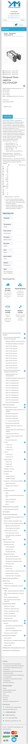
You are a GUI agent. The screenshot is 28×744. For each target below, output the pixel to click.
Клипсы (6, 488)
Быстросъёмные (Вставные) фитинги (14, 625)
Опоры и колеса (7, 539)
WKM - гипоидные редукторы (11, 597)
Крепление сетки (8, 471)
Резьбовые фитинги (10, 628)
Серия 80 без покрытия (11, 363)
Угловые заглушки (10, 476)
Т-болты (6, 452)
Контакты (5, 697)
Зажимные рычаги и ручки (10, 530)
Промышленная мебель (9, 603)
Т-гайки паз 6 (9, 444)
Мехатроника (12, 33)
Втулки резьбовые (10, 501)
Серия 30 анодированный (12, 385)
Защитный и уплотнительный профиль (13, 481)
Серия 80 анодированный (12, 397)
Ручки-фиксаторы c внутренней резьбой (13, 536)
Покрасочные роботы (9, 643)
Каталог (6, 29)
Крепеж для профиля (8, 405)
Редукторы (5, 588)
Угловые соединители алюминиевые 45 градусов (15, 430)
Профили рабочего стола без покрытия (15, 341)
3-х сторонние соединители (12, 421)
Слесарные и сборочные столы (11, 608)
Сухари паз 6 (9, 461)
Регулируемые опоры (9, 554)
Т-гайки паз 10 (9, 449)
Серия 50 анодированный (12, 392)
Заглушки (6, 473)
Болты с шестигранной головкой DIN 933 (14, 496)
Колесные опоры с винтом (12, 573)
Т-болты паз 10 (9, 457)
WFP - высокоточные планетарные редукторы (12, 600)
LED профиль (6, 512)
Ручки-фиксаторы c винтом (12, 533)
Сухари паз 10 (9, 466)
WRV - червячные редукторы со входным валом (14, 594)
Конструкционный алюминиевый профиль (12, 334)
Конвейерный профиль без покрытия (15, 343)
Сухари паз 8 (9, 464)
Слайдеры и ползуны (9, 469)
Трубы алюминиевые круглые (11, 509)
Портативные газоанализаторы (11, 650)
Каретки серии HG (8, 34)
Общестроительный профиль (10, 506)
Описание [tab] (8, 117)
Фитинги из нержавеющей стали (13, 630)
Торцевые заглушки (10, 478)
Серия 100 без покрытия (12, 368)
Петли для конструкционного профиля (13, 523)
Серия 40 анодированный (12, 387)
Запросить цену (7, 106)
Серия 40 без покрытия (11, 353)
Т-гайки (6, 442)
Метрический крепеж (9, 490)
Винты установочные (11, 499)
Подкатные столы (8, 618)
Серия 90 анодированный (12, 400)
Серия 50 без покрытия (11, 358)
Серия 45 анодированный (12, 390)
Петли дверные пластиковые (13, 528)
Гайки (7, 493)
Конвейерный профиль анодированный (15, 378)
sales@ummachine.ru (15, 15)
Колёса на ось (9, 568)
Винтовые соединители (11, 440)
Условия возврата (7, 692)
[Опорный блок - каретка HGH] (11, 72)
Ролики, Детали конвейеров (10, 578)
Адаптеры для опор (9, 544)
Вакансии (5, 699)
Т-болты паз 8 (9, 454)
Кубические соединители (12, 418)
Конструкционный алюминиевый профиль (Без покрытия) (12, 338)
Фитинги (6, 623)
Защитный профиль (10, 483)
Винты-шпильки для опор (12, 556)
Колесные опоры (8, 566)
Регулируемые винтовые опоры (13, 559)
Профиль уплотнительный (12, 485)
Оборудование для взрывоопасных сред (14, 648)
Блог (4, 694)
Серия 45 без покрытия (11, 355)
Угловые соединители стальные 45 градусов (14, 426)
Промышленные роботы (9, 635)
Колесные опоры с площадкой (13, 575)
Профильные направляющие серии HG (13, 585)
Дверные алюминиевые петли (13, 525)
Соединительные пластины (12, 433)
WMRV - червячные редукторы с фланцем (14, 591)
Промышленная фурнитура (10, 514)
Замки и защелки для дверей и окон (13, 521)
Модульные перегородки (10, 616)
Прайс (4, 688)
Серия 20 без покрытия (11, 348)
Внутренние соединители (12, 413)
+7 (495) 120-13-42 (14, 13)
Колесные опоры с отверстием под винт (15, 571)
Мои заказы (6, 695)
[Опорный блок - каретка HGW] (11, 71)
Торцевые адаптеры (10, 551)
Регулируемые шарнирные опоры (14, 561)
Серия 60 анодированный (12, 395)
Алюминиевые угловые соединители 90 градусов (15, 410)
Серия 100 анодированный (12, 402)
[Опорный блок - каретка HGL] (14, 55)
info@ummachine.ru (15, 17)
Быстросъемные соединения (12, 423)
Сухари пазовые (8, 459)
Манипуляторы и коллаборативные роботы (14, 640)
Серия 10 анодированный (12, 380)
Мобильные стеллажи (9, 606)
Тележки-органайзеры (9, 613)
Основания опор (10, 563)
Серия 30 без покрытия (11, 351)
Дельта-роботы (7, 638)
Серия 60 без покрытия (11, 360)
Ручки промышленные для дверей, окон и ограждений (14, 517)
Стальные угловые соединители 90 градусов (14, 436)
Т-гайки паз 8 (9, 447)
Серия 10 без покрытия (11, 346)
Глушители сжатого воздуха (11, 633)
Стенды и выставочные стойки (11, 611)
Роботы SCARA (7, 645)
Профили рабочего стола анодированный (12, 374)
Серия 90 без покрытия (11, 365)
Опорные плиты (9, 549)
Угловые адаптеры (10, 547)
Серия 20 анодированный (12, 383)
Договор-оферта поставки (9, 690)
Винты (7, 504)
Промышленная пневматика (10, 621)
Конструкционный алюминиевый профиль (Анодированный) (12, 371)
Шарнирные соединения (12, 416)
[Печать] (24, 86)
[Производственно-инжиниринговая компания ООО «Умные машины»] (14, 5)
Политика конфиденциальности (11, 701)
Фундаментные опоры (9, 542)
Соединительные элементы (10, 407)
